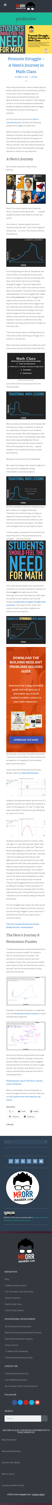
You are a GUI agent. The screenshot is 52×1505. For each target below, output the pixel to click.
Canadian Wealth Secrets (13, 1485)
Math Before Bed (9, 1440)
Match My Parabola (30, 773)
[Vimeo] (31, 1402)
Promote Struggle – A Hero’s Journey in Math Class (26, 65)
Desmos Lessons (13, 1298)
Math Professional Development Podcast (23, 1332)
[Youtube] (26, 1402)
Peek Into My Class (13, 1304)
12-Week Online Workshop (16, 1351)
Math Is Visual (8, 1474)
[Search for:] (26, 1142)
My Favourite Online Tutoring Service (21, 1386)
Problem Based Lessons (15, 1285)
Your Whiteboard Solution (16, 1380)
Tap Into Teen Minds (11, 1462)
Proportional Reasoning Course (19, 1357)
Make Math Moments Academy (19, 1339)
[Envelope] (37, 1402)
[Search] (44, 1141)
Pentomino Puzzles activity (26, 1013)
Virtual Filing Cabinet (14, 1310)
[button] (5, 5)
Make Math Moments (11, 1451)
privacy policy (38, 1494)
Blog (7, 1279)
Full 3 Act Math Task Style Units (19, 1291)
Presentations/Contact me (16, 1373)
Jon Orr (34, 77)
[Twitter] (20, 1402)
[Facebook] (14, 1402)
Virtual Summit (11, 1345)
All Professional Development (18, 1326)
